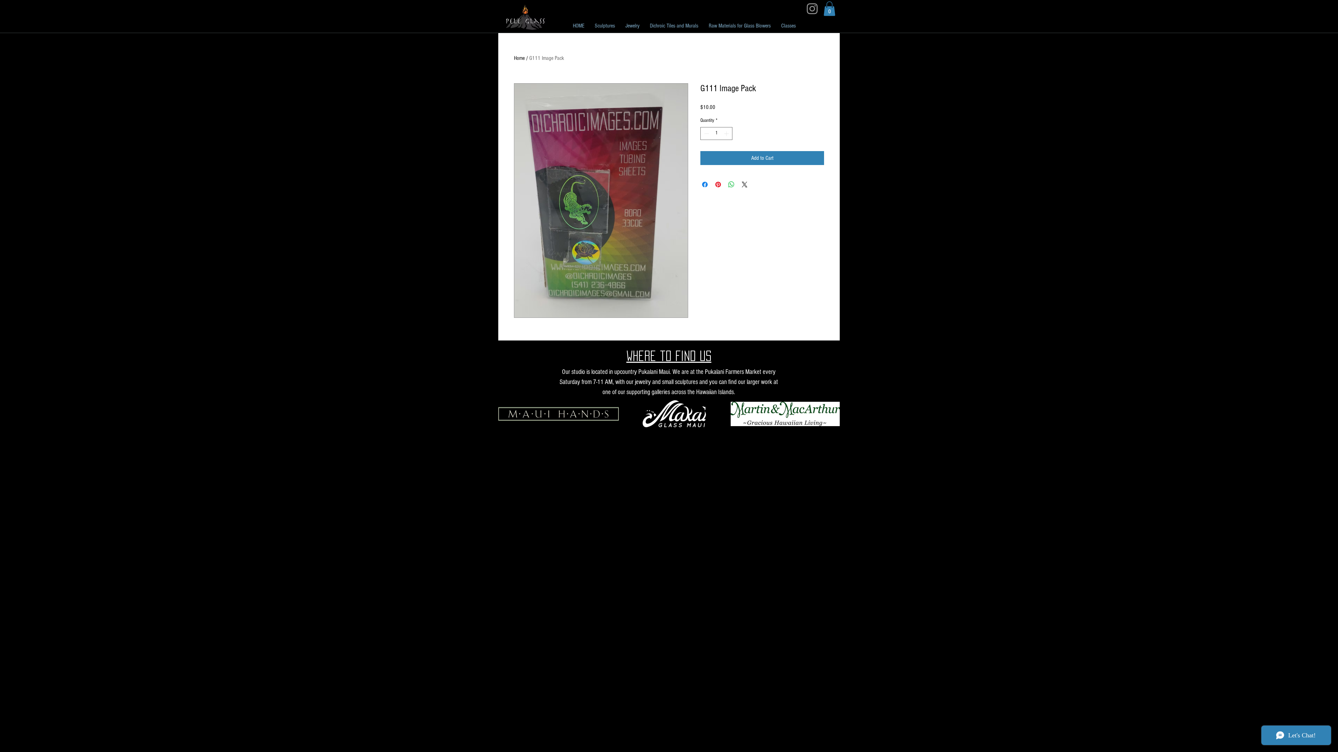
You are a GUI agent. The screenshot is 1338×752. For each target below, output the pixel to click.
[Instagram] (812, 8)
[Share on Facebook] (705, 184)
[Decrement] (705, 133)
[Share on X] (744, 184)
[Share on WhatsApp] (731, 184)
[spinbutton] (716, 133)
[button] (829, 8)
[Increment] (727, 133)
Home (519, 58)
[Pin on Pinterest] (718, 184)
